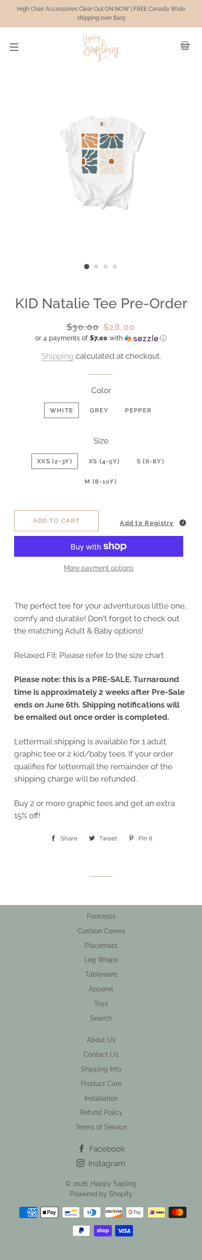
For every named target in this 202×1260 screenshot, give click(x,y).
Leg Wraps (101, 960)
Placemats (101, 945)
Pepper (138, 410)
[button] (101, 338)
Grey (99, 410)
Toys (101, 1003)
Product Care (101, 1083)
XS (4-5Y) (104, 461)
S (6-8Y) (150, 461)
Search (101, 1018)
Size (101, 440)
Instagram (105, 1163)
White (62, 410)
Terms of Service (101, 1127)
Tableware (101, 974)
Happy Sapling (114, 1183)
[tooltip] (182, 522)
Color (101, 390)
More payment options (98, 568)
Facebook (106, 1148)
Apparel (101, 989)
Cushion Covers (101, 931)
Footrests (101, 916)
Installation (101, 1098)
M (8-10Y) (101, 481)
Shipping (57, 356)
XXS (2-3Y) (54, 461)
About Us (101, 1040)
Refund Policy (101, 1112)
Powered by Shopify (101, 1194)
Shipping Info (101, 1069)
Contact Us (101, 1054)
